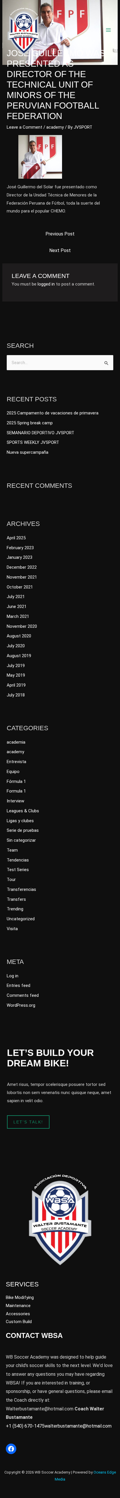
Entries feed (18, 985)
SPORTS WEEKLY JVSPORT (33, 442)
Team (12, 850)
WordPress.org (21, 1005)
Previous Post (60, 234)
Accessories (18, 1313)
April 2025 (16, 537)
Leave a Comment (24, 127)
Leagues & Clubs (23, 810)
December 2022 (22, 567)
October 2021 (20, 587)
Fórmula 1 (16, 781)
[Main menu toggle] (108, 30)
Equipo (13, 771)
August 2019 (19, 655)
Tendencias (18, 860)
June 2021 (17, 606)
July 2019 (16, 665)
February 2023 (20, 547)
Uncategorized (21, 918)
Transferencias (21, 889)
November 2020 (22, 626)
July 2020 (16, 645)
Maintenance (18, 1305)
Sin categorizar (21, 840)
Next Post (60, 250)
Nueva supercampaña (27, 452)
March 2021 (18, 616)
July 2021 (16, 596)
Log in (12, 975)
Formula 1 (16, 791)
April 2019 (16, 685)
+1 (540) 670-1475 (25, 1426)
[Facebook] (11, 1449)
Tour (11, 879)
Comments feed (23, 995)
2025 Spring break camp (30, 423)
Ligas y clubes (20, 820)
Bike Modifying (20, 1297)
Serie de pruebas (23, 830)
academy (55, 127)
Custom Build (19, 1321)
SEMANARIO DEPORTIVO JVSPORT (40, 432)
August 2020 (19, 636)
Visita (12, 928)
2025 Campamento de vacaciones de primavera (52, 413)
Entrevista (16, 761)
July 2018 (16, 695)
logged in (46, 284)
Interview (15, 801)
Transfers (16, 899)
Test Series (18, 869)
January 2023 (19, 557)
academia (16, 742)
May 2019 (16, 675)
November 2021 (22, 577)
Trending (15, 909)
